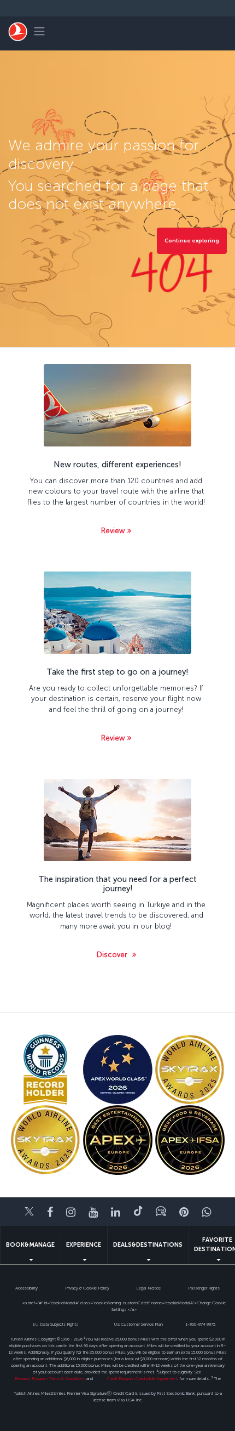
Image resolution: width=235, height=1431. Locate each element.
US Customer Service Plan (138, 1324)
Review (113, 531)
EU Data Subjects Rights (55, 1324)
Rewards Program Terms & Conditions (50, 1378)
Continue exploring (191, 240)
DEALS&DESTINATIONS (148, 1244)
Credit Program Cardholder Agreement (142, 1378)
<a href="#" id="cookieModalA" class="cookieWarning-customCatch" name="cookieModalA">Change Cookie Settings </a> (124, 1306)
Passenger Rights (204, 1288)
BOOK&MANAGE (30, 1244)
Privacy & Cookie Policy (87, 1288)
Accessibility (26, 1288)
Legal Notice (148, 1288)
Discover (113, 955)
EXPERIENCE (83, 1244)
